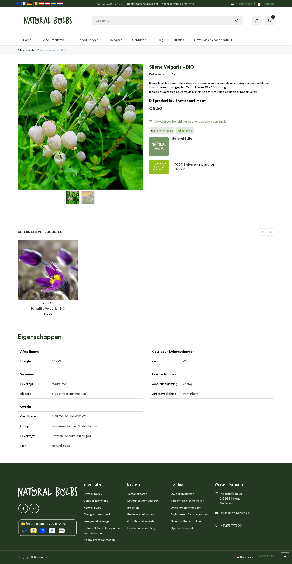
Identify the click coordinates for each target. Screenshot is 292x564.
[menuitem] (241, 4)
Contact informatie (95, 500)
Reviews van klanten (140, 514)
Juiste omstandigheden (186, 507)
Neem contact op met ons (178, 3)
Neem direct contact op (99, 540)
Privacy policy (92, 494)
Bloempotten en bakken (186, 521)
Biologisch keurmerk (97, 514)
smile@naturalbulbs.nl (235, 513)
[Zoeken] (237, 20)
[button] (24, 127)
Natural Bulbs (92, 507)
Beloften (133, 507)
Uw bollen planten (182, 494)
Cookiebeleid (266, 555)
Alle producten (27, 50)
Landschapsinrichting (141, 528)
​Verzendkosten (137, 494)
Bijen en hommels (182, 528)
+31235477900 (231, 525)
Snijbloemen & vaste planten (189, 514)
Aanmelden (257, 20)
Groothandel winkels (140, 521)
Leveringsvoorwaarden (143, 500)
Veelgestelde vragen (97, 521)
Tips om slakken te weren (187, 500)
